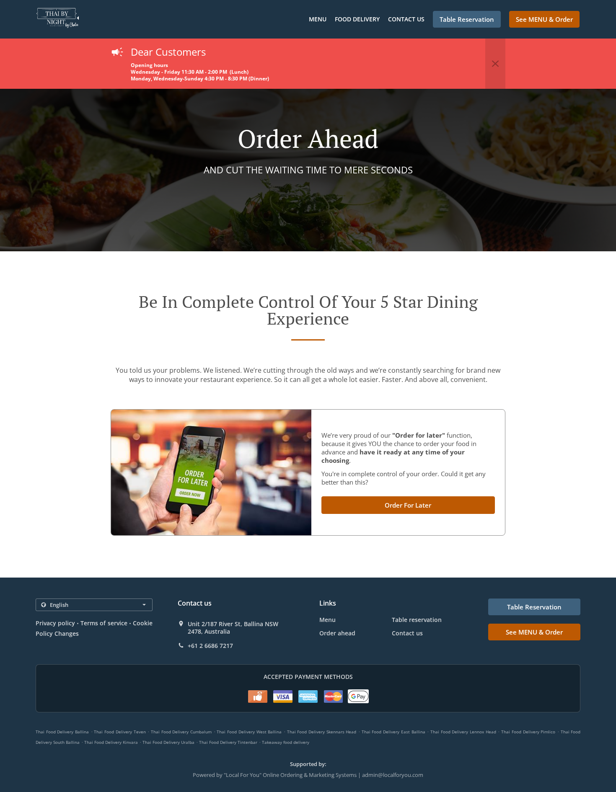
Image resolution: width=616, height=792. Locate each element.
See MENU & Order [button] (544, 19)
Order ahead (337, 633)
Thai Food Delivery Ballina (62, 732)
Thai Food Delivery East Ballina (393, 732)
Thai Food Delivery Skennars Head (322, 732)
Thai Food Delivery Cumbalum (181, 732)
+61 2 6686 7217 (210, 646)
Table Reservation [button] (467, 19)
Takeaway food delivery (285, 742)
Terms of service (103, 623)
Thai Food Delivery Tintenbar (228, 742)
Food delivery (357, 19)
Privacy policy (55, 623)
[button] (495, 64)
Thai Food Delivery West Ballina (249, 732)
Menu (317, 19)
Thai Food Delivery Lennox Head (463, 732)
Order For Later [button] (408, 505)
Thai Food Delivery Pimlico (528, 732)
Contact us (406, 19)
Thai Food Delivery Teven (119, 732)
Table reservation (417, 620)
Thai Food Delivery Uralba (168, 742)
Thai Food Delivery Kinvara (111, 742)
